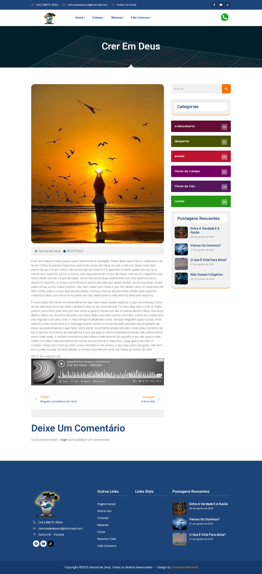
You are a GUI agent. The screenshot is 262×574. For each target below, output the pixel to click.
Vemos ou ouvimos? (206, 245)
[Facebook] (36, 543)
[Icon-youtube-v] (43, 543)
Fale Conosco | (141, 17)
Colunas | (98, 17)
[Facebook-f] (214, 5)
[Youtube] (221, 5)
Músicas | (117, 17)
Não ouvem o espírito (207, 274)
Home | (80, 17)
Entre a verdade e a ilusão (208, 504)
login (64, 440)
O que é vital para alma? (209, 260)
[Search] (226, 88)
